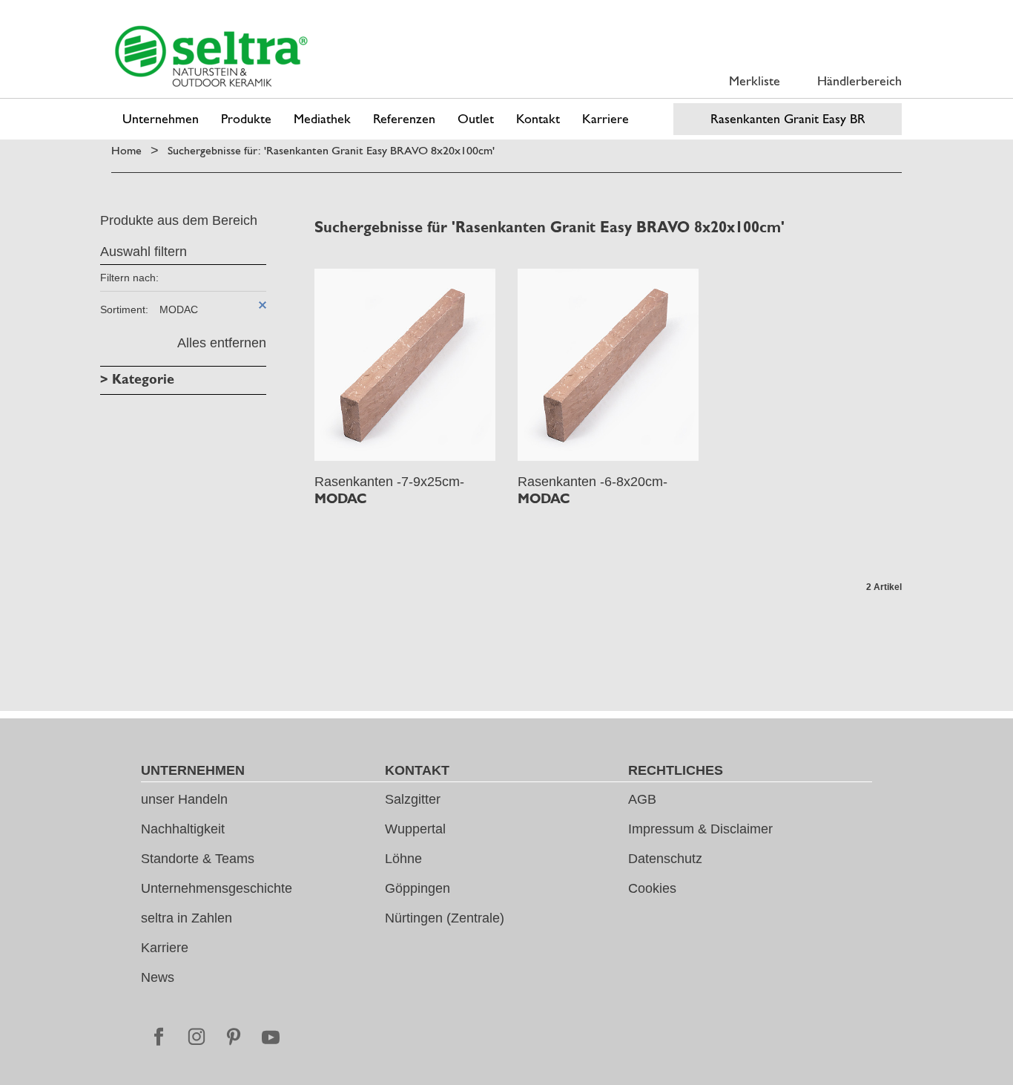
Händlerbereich (859, 80)
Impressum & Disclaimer (700, 829)
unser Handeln (184, 799)
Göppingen (417, 888)
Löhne (403, 858)
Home (126, 150)
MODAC (340, 498)
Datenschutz (665, 858)
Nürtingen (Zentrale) (444, 918)
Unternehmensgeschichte (216, 888)
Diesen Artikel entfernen (262, 305)
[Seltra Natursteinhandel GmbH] (211, 56)
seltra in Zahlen (186, 918)
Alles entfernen (221, 342)
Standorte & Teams (197, 858)
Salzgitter (412, 799)
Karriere (164, 947)
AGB (642, 799)
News (157, 977)
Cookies (652, 888)
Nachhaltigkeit (183, 829)
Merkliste (754, 80)
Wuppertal (415, 829)
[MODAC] (404, 365)
